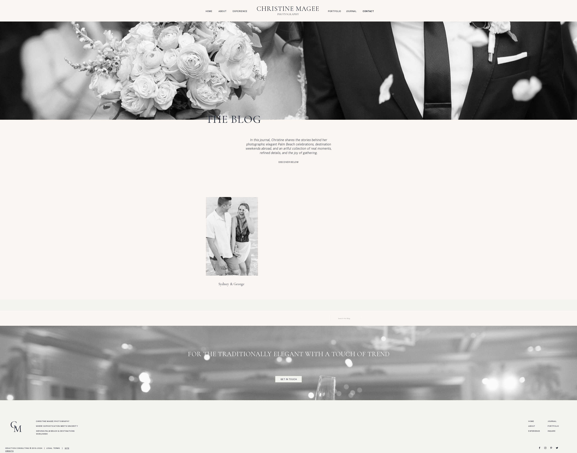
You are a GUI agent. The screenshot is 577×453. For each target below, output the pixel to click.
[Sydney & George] (232, 236)
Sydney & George (231, 284)
